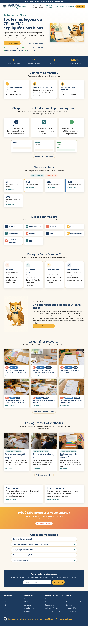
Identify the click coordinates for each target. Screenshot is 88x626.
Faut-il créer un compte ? (22, 555)
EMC (51, 233)
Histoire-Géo (29, 608)
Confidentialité (71, 611)
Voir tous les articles (43, 475)
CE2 (5, 605)
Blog (56, 6)
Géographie (13, 233)
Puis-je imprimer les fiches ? (23, 550)
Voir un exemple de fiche (44, 156)
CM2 (5, 611)
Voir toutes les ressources (33, 43)
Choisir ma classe (12, 43)
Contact (69, 605)
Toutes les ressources (49, 6)
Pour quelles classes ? (21, 560)
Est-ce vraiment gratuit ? (22, 539)
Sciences (53, 226)
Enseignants (70, 6)
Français (12, 226)
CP (4, 599)
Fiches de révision (51, 608)
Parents (62, 6)
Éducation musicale (12, 241)
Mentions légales (72, 608)
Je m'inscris (58, 582)
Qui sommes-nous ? (73, 602)
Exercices (48, 602)
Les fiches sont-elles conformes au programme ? (31, 544)
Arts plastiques (76, 233)
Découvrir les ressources (44, 326)
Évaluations (49, 605)
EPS (30, 241)
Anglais (32, 233)
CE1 (5, 602)
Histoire (73, 226)
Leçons (47, 599)
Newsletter (80, 6)
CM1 (5, 608)
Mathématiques (35, 226)
